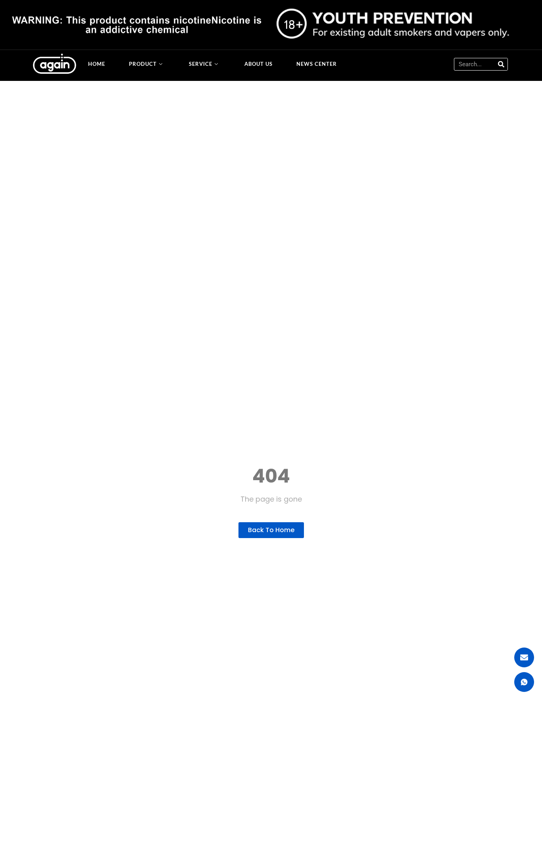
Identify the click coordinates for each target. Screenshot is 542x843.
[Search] (501, 64)
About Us (258, 64)
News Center (316, 64)
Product (143, 64)
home (96, 64)
